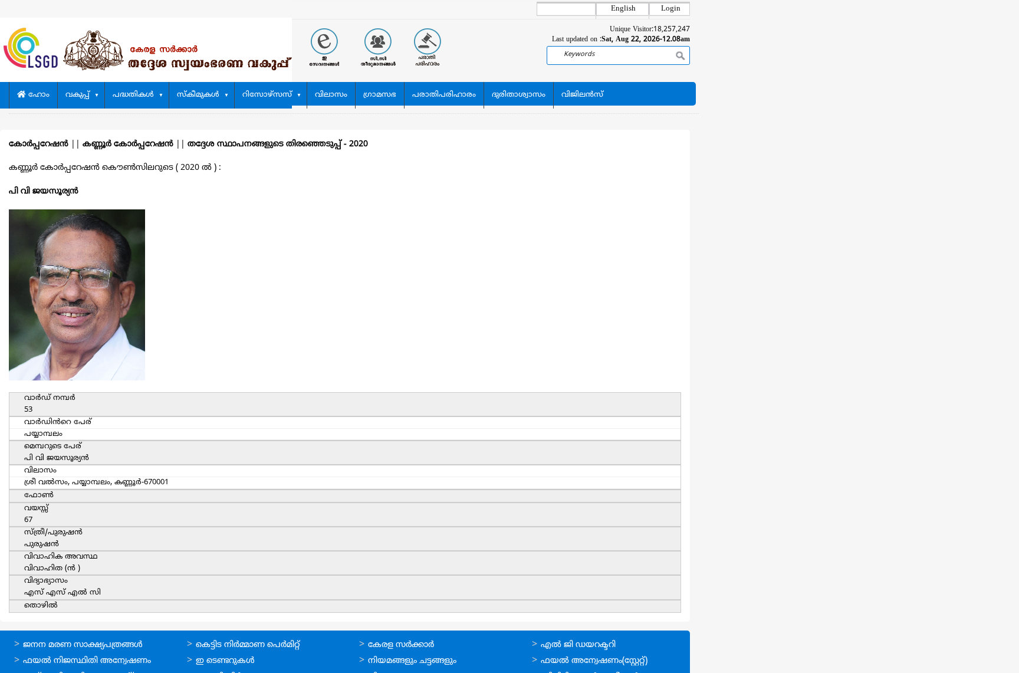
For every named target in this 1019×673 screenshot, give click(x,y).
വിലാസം (331, 95)
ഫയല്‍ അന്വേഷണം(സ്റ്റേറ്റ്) (594, 661)
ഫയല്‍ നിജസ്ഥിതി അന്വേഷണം (87, 661)
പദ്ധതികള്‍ (133, 95)
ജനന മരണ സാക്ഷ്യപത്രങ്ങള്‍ (83, 645)
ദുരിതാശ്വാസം (518, 95)
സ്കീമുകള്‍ (198, 95)
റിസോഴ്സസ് (267, 95)
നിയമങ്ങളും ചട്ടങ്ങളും (412, 661)
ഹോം (38, 95)
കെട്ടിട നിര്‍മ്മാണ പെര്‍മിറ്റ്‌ (248, 645)
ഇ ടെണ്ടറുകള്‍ (225, 661)
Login (671, 9)
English (623, 9)
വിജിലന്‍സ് (582, 95)
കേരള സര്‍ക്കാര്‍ (401, 645)
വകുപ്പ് (77, 95)
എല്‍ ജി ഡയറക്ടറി (578, 645)
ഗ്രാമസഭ (379, 95)
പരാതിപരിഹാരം (444, 95)
